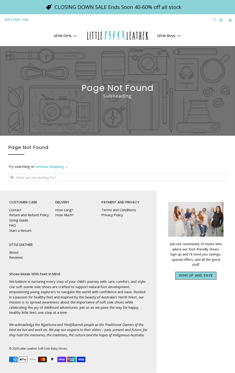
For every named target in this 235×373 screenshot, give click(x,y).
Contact (15, 210)
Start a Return (20, 230)
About (14, 252)
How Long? (64, 210)
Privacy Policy (112, 215)
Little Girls (62, 35)
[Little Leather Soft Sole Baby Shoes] (117, 35)
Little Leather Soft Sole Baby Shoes (43, 349)
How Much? (64, 215)
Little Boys (166, 35)
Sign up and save (196, 275)
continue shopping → (51, 166)
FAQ (25, 20)
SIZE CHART (12, 20)
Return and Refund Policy (29, 215)
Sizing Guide (18, 220)
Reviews (16, 257)
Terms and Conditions (118, 210)
